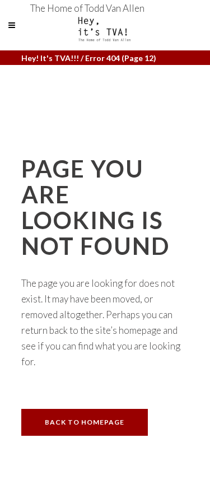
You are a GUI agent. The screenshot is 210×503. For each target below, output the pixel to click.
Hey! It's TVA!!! (50, 58)
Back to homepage (84, 422)
